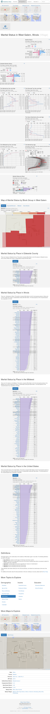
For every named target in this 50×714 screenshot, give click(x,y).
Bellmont (14, 691)
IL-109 (14, 687)
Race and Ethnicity (6, 591)
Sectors (20, 599)
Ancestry (4, 602)
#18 (36, 304)
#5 (49, 88)
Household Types (5, 593)
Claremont (31, 691)
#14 (36, 263)
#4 (24, 88)
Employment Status (23, 588)
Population (4, 585)
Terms (24, 702)
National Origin (5, 599)
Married (3, 205)
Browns (23, 691)
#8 (49, 144)
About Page (45, 571)
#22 (36, 391)
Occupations (21, 593)
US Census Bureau (27, 707)
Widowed (19, 205)
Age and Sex (4, 588)
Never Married (26, 205)
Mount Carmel (19, 689)
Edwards (14, 674)
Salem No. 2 (21, 676)
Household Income (22, 585)
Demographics (22, 1)
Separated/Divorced (11, 205)
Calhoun (27, 691)
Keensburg (36, 691)
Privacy (28, 702)
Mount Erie (41, 691)
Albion (14, 689)
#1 (49, 39)
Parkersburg (15, 693)
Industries (21, 596)
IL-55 (14, 685)
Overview (15, 1)
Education (36, 1)
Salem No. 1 (15, 676)
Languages (4, 604)
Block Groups (10, 635)
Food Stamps (21, 591)
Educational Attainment (40, 585)
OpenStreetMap (25, 708)
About (22, 702)
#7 (24, 144)
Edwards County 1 (16, 681)
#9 (36, 176)
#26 (36, 477)
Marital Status (5, 596)
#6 (49, 116)
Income (29, 1)
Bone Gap (19, 691)
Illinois (14, 672)
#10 (48, 208)
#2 (24, 63)
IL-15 (14, 683)
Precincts (4, 635)
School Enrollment (39, 588)
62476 (14, 678)
